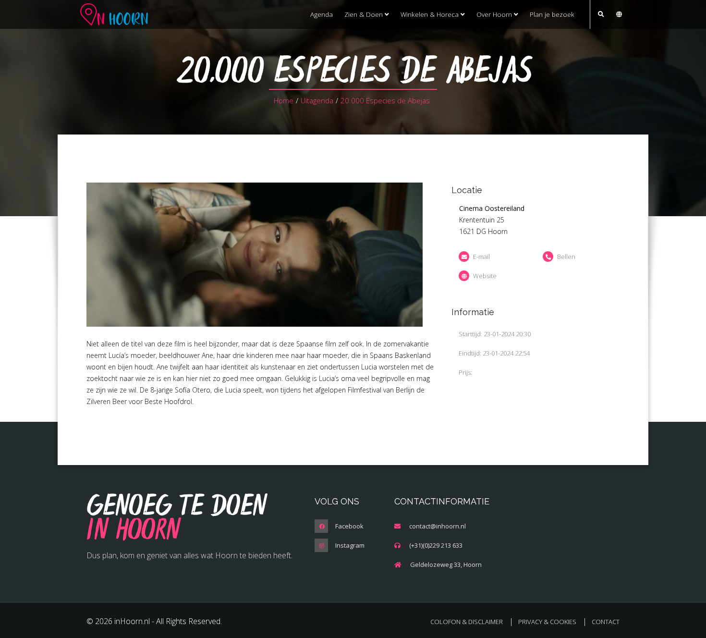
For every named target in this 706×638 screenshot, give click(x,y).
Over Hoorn (495, 14)
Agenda (321, 14)
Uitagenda (317, 100)
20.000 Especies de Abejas (385, 100)
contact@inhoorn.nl (437, 526)
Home (283, 100)
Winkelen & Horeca (431, 14)
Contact (606, 621)
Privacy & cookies (547, 621)
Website (485, 275)
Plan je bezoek (552, 14)
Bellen (566, 256)
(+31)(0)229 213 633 (436, 545)
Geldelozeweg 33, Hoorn (446, 564)
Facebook (349, 526)
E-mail (481, 256)
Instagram (350, 545)
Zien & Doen (364, 14)
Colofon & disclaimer (466, 621)
